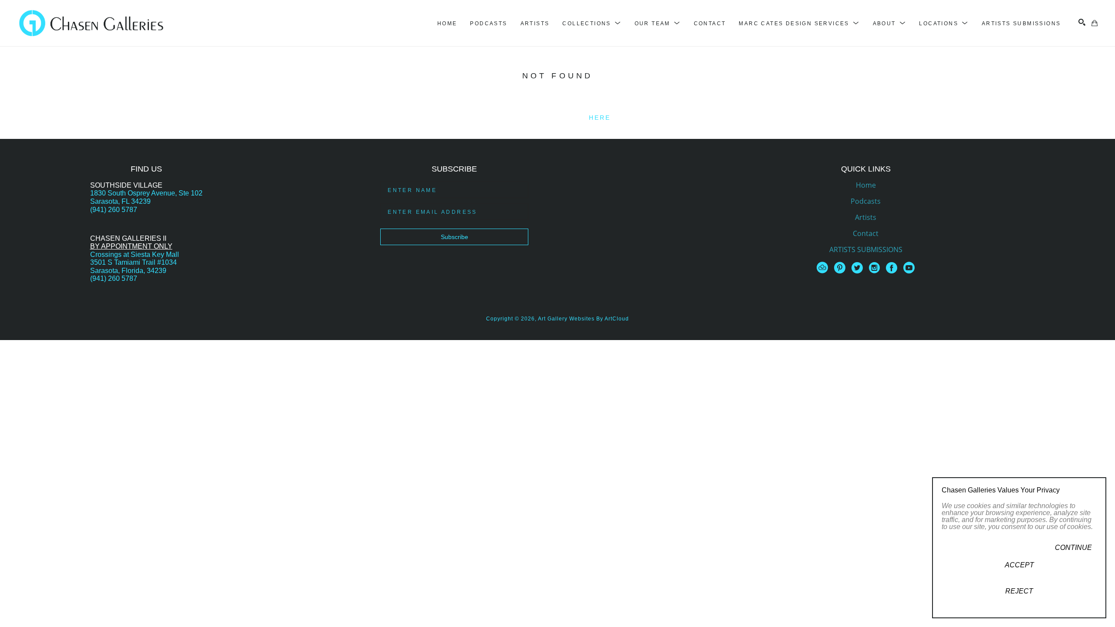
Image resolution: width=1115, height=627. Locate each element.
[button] (591, 23)
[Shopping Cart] (1094, 23)
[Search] (1081, 22)
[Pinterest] (841, 267)
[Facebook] (893, 267)
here (600, 117)
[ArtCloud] (824, 267)
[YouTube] (909, 267)
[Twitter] (858, 267)
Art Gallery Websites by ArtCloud (583, 319)
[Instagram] (876, 267)
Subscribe (454, 236)
